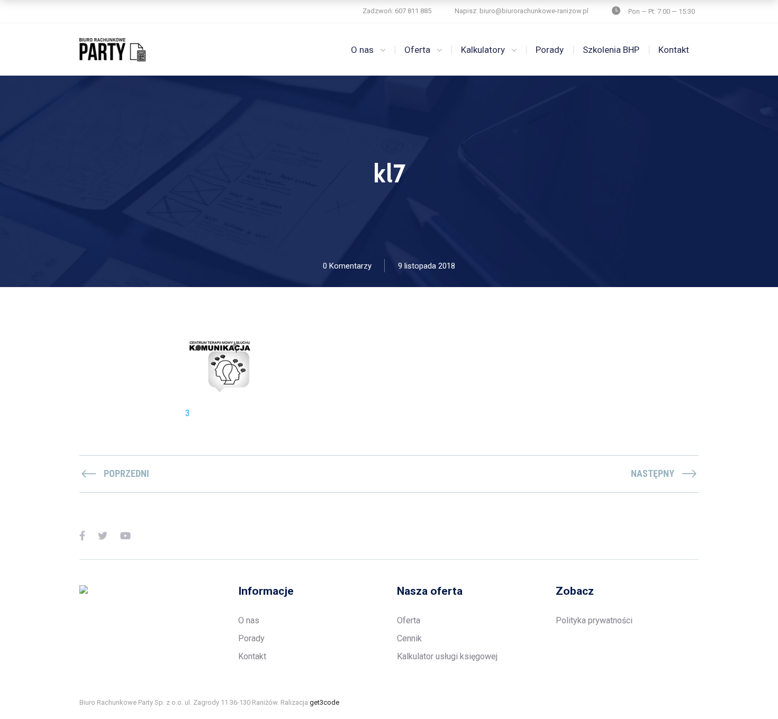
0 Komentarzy (347, 266)
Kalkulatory (483, 49)
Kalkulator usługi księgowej (447, 656)
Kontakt (673, 49)
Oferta (417, 49)
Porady (550, 49)
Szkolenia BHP (611, 49)
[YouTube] (125, 535)
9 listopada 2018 (426, 266)
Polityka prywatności (594, 620)
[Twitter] (102, 535)
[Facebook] (82, 535)
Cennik (409, 638)
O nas (362, 49)
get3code (324, 702)
